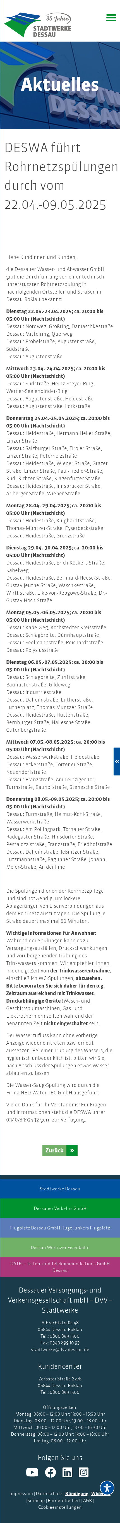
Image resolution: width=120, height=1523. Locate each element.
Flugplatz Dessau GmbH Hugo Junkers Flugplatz (60, 1228)
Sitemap (36, 1500)
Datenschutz (49, 1493)
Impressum (21, 1493)
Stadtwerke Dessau (60, 1189)
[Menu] (111, 17)
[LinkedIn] (71, 1475)
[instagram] (86, 1475)
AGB (87, 1500)
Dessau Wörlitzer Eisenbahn (60, 1247)
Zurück (54, 1150)
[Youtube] (35, 1475)
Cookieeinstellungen (60, 1507)
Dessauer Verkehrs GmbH (60, 1208)
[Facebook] (54, 1475)
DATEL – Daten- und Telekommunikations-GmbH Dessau (60, 1267)
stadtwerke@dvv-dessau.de (60, 1349)
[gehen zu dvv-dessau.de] (42, 25)
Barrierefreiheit (64, 1500)
